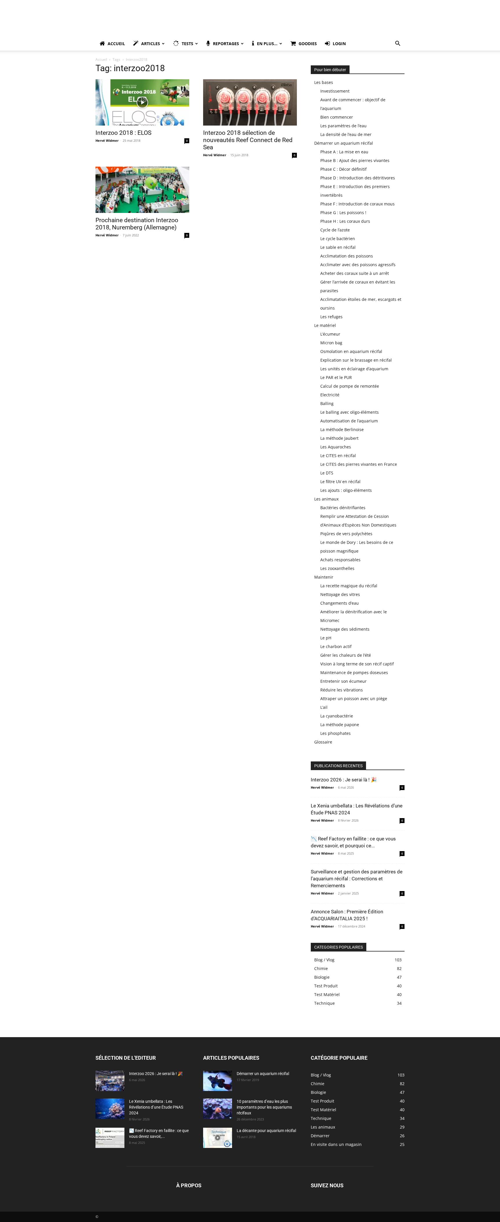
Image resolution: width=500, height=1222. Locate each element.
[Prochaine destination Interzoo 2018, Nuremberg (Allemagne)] (142, 190)
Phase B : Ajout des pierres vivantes (354, 160)
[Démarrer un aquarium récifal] (217, 1081)
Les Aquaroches (335, 447)
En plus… (267, 43)
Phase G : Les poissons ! (343, 212)
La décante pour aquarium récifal (266, 1130)
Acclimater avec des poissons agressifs (358, 264)
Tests (187, 43)
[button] (398, 44)
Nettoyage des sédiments (345, 629)
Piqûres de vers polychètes (346, 533)
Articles (150, 43)
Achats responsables (340, 559)
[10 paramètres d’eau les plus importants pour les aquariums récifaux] (217, 1108)
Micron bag (331, 342)
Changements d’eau (339, 603)
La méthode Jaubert (339, 438)
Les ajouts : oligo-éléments (346, 490)
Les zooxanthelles (337, 568)
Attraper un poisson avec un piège (353, 698)
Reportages (226, 43)
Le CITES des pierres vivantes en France (358, 464)
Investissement (335, 91)
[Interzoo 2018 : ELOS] (142, 102)
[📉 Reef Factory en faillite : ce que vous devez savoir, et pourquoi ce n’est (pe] (109, 1138)
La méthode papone (339, 724)
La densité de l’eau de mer (346, 134)
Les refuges (331, 316)
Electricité (329, 394)
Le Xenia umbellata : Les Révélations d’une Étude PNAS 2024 (156, 1107)
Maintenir (323, 577)
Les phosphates (335, 733)
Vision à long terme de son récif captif (357, 664)
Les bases (323, 82)
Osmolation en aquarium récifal (351, 351)
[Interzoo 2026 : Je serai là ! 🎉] (109, 1081)
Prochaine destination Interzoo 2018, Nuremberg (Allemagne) (136, 224)
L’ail (324, 707)
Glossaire (323, 742)
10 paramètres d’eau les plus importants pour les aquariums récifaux (264, 1107)
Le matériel (325, 325)
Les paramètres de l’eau (343, 125)
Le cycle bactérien (337, 238)
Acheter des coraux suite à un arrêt (354, 273)
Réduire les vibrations (341, 690)
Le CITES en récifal (338, 455)
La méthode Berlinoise (342, 429)
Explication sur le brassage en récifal (356, 360)
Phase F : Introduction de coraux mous (357, 204)
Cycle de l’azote (335, 230)
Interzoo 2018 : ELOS (123, 132)
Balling (327, 403)
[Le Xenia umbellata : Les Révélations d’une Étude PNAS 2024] (109, 1108)
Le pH (325, 638)
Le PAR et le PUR (336, 377)
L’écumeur (330, 334)
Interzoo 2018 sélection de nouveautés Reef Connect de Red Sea (248, 140)
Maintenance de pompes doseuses (354, 672)
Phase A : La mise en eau (344, 151)
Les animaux (326, 499)
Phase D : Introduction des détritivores (357, 178)
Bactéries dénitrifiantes (342, 507)
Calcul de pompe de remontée (349, 386)
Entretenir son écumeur (343, 681)
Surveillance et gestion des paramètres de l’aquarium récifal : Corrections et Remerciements (356, 878)
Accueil (116, 43)
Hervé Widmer (107, 140)
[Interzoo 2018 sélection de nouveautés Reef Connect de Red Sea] (250, 102)
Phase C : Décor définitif (343, 169)
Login (339, 43)
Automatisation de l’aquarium (349, 421)
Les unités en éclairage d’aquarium (354, 368)
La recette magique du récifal (348, 585)
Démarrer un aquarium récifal (343, 143)
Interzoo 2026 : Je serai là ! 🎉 (344, 780)
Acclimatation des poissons (346, 256)
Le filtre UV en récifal (340, 481)
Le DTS (326, 473)
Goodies (308, 43)
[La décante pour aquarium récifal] (217, 1138)
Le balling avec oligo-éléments (349, 412)
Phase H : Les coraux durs (345, 221)
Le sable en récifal (338, 247)
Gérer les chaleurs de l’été (345, 655)
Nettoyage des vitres (340, 594)
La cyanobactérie (336, 716)
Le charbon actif (336, 646)
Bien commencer (336, 117)
